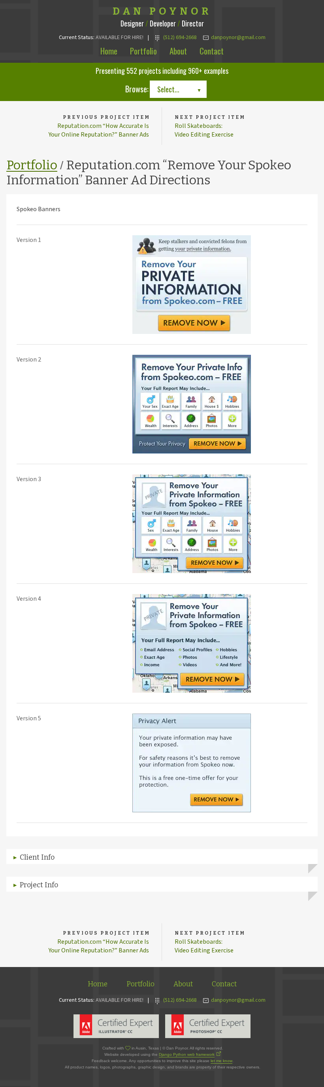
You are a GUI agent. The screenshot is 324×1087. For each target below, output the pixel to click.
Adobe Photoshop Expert (208, 1026)
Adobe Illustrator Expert (116, 1026)
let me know (221, 1061)
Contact (212, 51)
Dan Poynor (162, 11)
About (178, 51)
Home (108, 51)
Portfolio (143, 51)
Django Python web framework (187, 1054)
